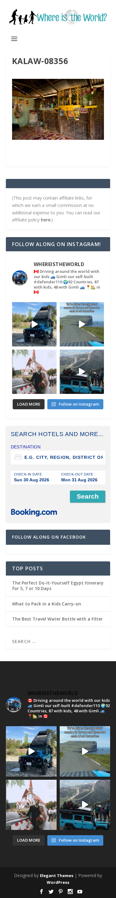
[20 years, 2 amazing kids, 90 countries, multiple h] (34, 372)
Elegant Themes (56, 875)
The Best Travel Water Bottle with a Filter (57, 619)
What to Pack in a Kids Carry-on (46, 604)
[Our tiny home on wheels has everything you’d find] (34, 324)
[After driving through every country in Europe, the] (82, 324)
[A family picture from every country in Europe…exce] (82, 372)
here (45, 220)
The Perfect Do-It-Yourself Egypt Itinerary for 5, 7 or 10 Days (58, 585)
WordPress (58, 882)
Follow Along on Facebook (49, 537)
